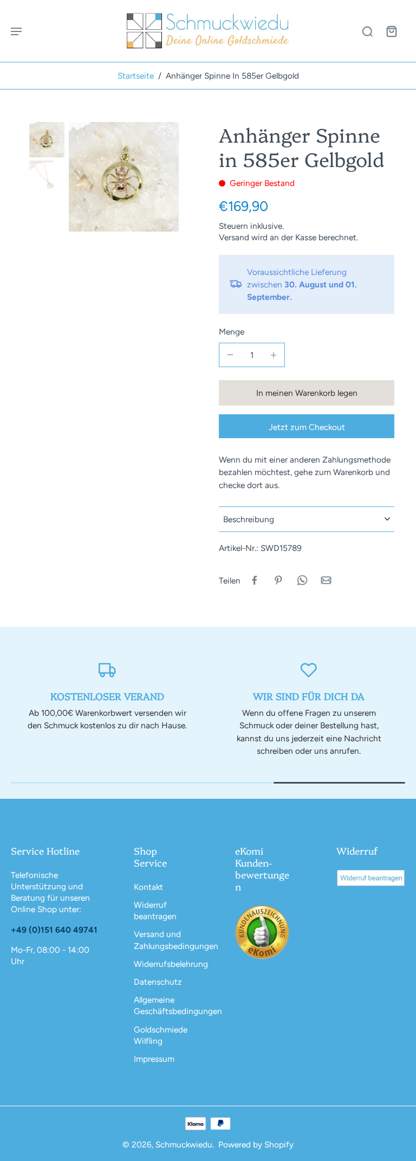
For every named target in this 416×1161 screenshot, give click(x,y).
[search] (367, 31)
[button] (306, 393)
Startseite (136, 75)
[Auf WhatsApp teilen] (302, 580)
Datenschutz (158, 982)
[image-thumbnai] (46, 139)
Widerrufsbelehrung (168, 964)
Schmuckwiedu (183, 1144)
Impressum (154, 1059)
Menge (231, 331)
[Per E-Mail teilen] (326, 580)
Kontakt (148, 887)
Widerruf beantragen (155, 910)
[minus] (230, 354)
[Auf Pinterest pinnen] (278, 580)
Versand (235, 237)
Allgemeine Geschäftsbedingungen (168, 1005)
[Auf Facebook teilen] (254, 580)
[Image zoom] (123, 177)
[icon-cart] (391, 31)
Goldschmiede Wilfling (160, 1035)
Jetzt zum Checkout (307, 427)
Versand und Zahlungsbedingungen (168, 940)
